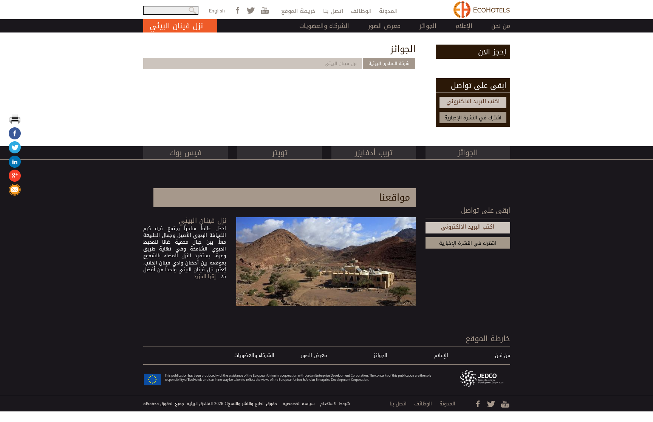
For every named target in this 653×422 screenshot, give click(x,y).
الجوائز (427, 26)
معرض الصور (384, 26)
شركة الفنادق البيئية (389, 63)
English (217, 11)
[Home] (481, 9)
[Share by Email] (15, 194)
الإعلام (463, 26)
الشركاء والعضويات (324, 26)
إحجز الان (492, 52)
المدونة (388, 11)
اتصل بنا (333, 11)
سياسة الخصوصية (299, 404)
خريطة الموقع (298, 11)
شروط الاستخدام (335, 404)
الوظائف (361, 11)
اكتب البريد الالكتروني (473, 101)
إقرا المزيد (205, 276)
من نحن (500, 26)
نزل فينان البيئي (341, 63)
